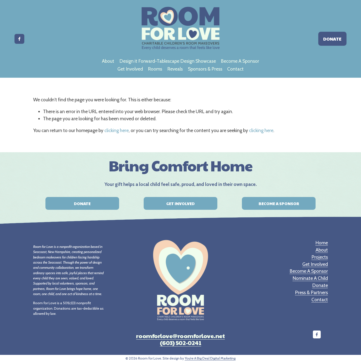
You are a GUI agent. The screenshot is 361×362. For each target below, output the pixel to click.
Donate (332, 39)
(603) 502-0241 (180, 342)
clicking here (116, 130)
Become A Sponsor (240, 61)
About (108, 61)
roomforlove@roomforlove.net (180, 335)
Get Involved (130, 69)
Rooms (155, 69)
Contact (235, 69)
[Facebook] (19, 39)
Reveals (175, 69)
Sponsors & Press (205, 69)
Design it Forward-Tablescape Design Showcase (167, 61)
